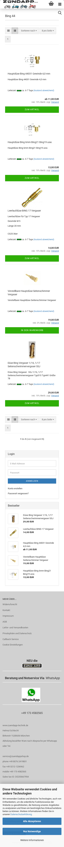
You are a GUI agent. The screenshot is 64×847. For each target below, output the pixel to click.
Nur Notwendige (32, 831)
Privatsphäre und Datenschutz (17, 633)
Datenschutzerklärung (21, 814)
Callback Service (11, 639)
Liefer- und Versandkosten (15, 627)
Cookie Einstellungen (13, 644)
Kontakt (6, 610)
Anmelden (32, 481)
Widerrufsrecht (10, 604)
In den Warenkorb (32, 330)
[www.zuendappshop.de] (19, 4)
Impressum (8, 616)
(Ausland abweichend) (43, 90)
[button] (8, 30)
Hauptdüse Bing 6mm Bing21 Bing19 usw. (30, 142)
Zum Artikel (32, 109)
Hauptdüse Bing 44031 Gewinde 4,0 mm (29, 73)
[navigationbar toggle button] (59, 4)
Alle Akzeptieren (32, 821)
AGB (5, 621)
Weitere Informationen (32, 840)
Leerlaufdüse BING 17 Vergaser (24, 210)
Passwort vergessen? (18, 493)
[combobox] (29, 30)
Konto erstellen (15, 488)
